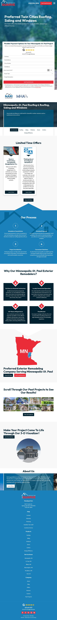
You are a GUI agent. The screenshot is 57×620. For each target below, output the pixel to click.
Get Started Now (9, 437)
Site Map (32, 616)
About (28, 581)
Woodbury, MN (28, 570)
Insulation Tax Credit (28, 524)
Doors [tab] (38, 130)
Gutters (28, 547)
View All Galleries (28, 414)
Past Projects (28, 596)
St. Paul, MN (28, 561)
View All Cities (8, 375)
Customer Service (28, 528)
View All (28, 574)
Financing (28, 521)
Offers (28, 587)
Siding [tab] (26, 130)
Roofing (28, 535)
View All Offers (28, 200)
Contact (29, 515)
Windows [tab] (32, 130)
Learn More (11, 192)
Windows (28, 541)
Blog (28, 584)
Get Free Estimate (46, 3)
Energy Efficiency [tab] (28, 133)
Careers (28, 593)
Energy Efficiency (28, 551)
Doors (28, 544)
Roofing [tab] (21, 130)
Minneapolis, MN (28, 558)
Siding (28, 538)
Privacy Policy (38, 87)
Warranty (28, 518)
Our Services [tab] (14, 130)
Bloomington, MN (28, 567)
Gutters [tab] (44, 130)
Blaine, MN (28, 564)
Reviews (28, 590)
